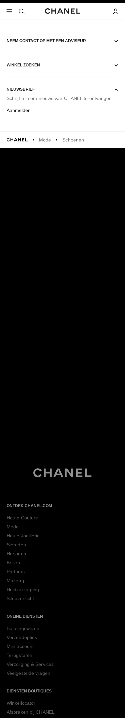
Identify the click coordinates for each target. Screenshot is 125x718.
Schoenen (73, 139)
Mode (45, 139)
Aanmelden (19, 110)
